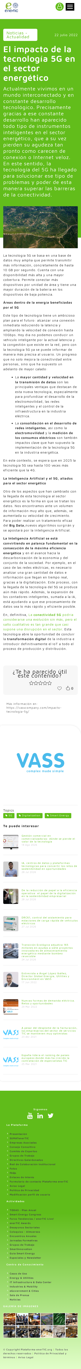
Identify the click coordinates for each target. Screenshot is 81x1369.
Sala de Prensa (19, 1295)
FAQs (13, 1172)
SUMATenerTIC (19, 1138)
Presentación (18, 1133)
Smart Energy (59, 815)
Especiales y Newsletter (25, 1257)
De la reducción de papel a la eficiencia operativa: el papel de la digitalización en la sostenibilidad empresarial (49, 893)
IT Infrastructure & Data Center (31, 1282)
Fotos (13, 1168)
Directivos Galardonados (26, 1159)
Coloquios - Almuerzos (25, 1231)
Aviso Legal (17, 1185)
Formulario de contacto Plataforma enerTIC (39, 1181)
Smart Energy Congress (25, 1214)
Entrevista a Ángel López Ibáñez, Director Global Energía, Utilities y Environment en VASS (45, 976)
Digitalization (31, 815)
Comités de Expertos (23, 1151)
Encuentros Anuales (23, 1236)
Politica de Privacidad (24, 1190)
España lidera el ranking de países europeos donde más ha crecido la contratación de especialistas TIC (46, 1057)
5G (10, 815)
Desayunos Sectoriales (25, 1227)
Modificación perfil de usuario (30, 1194)
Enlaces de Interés (22, 1177)
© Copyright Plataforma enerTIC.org (27, 1349)
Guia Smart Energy (22, 1253)
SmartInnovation (21, 1249)
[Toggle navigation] (70, 7)
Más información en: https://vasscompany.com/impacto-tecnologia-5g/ (34, 707)
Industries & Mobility (24, 1286)
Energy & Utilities (21, 1277)
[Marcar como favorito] (59, 688)
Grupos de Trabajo (22, 1155)
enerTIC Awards (20, 1223)
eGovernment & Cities (24, 1290)
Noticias (15, 1299)
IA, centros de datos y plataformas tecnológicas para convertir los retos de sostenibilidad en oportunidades (49, 865)
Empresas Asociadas (23, 1142)
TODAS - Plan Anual (23, 1210)
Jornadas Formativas (24, 1240)
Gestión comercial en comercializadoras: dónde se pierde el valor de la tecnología (48, 838)
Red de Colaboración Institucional (33, 1164)
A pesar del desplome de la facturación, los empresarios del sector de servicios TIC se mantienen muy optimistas (50, 1030)
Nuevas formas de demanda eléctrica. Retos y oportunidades (48, 1002)
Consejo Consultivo (23, 1146)
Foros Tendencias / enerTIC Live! (32, 1218)
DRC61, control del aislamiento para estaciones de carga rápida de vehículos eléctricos (50, 920)
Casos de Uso (18, 1273)
